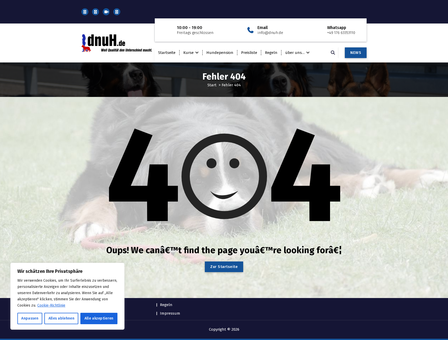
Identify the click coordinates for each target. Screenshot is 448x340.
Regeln (271, 52)
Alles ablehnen (61, 318)
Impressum (170, 313)
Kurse (188, 52)
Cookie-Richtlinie (51, 305)
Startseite (167, 52)
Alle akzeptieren (99, 318)
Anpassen (29, 318)
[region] (67, 296)
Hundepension (219, 52)
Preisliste (249, 52)
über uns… (295, 52)
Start (211, 85)
